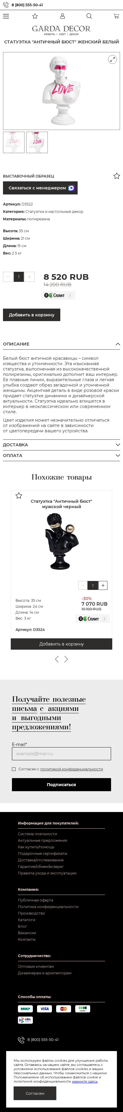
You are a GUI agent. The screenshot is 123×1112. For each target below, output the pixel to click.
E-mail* (19, 744)
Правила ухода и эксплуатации (47, 873)
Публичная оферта (35, 900)
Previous (57, 659)
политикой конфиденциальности (71, 769)
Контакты (27, 939)
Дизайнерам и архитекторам (44, 973)
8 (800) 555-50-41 (27, 5)
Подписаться (61, 784)
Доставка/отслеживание (41, 860)
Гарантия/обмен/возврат (41, 866)
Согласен (35, 1093)
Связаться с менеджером (37, 188)
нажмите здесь (85, 1081)
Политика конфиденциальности (48, 906)
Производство (31, 913)
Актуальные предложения (42, 840)
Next (66, 659)
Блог (22, 926)
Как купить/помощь (36, 847)
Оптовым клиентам (36, 966)
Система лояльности (37, 834)
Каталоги (26, 920)
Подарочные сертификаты (42, 853)
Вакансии (27, 933)
